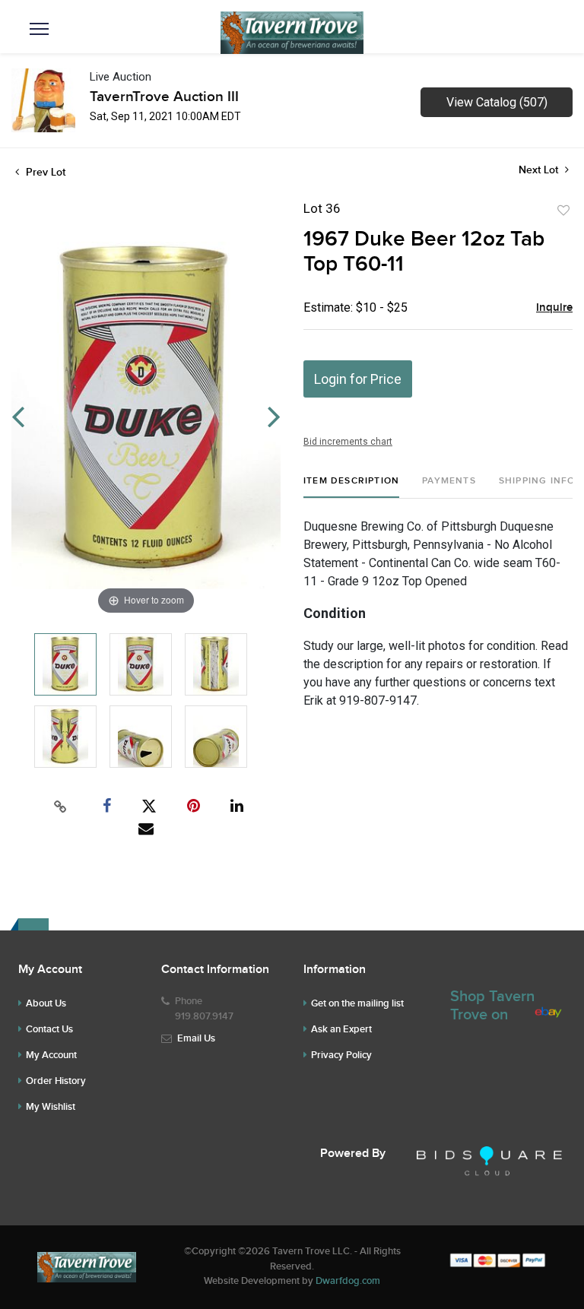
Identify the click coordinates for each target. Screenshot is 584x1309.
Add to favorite (563, 210)
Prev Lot (44, 172)
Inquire (554, 308)
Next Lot (540, 169)
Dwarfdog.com (348, 1281)
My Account (51, 1055)
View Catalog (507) (497, 102)
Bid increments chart (347, 441)
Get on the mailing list (357, 1003)
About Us (46, 1003)
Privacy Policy (341, 1055)
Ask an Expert (341, 1029)
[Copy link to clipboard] (61, 806)
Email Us (196, 1038)
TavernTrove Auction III (164, 97)
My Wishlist (50, 1107)
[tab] (351, 487)
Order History (56, 1081)
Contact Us (49, 1029)
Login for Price (358, 379)
